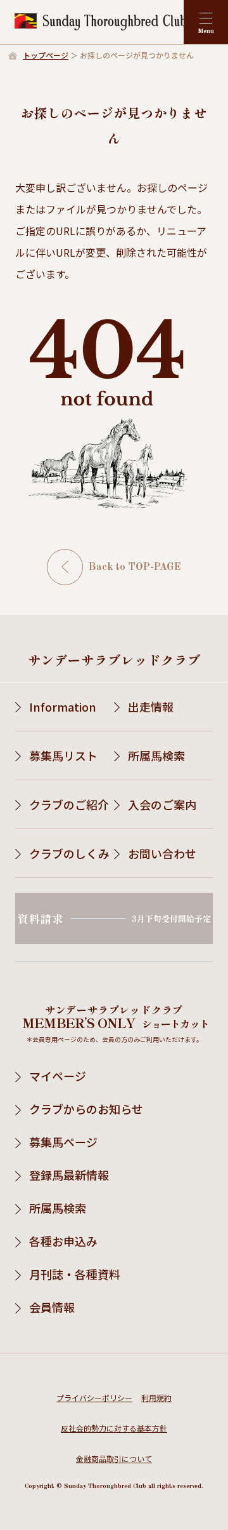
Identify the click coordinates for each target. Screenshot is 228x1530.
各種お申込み (63, 1241)
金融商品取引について (114, 1458)
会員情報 (52, 1307)
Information (62, 706)
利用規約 (156, 1397)
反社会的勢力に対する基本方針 (114, 1428)
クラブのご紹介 (69, 804)
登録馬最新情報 (69, 1175)
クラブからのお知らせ (86, 1109)
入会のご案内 (162, 804)
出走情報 (151, 706)
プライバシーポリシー (94, 1397)
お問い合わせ (162, 853)
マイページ (57, 1076)
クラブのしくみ (69, 853)
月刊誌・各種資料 (74, 1274)
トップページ (45, 55)
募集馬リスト (63, 755)
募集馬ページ (63, 1142)
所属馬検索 (156, 755)
